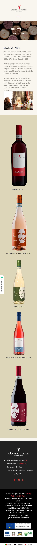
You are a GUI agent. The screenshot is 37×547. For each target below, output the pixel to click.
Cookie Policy (21, 496)
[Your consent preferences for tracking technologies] (2, 284)
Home (14, 33)
